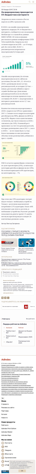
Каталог (4, 414)
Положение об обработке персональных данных (14, 381)
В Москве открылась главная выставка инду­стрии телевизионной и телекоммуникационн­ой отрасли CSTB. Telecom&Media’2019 (16, 264)
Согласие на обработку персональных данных (13, 383)
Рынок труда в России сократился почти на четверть (8, 250)
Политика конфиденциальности (9, 378)
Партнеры (5, 411)
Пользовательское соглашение (9, 380)
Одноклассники (10, 458)
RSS (6, 446)
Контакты (8, 443)
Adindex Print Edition (8, 428)
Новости (9, 6)
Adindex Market (6, 432)
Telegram (8, 450)
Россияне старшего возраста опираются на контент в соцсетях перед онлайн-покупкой (17, 233)
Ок (22, 471)
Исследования (17, 6)
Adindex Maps (6, 435)
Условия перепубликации (8, 365)
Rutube (7, 461)
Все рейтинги (30, 319)
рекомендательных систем (17, 467)
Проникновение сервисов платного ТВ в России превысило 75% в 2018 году (15, 260)
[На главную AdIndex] (18, 359)
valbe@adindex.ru (8, 293)
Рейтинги (4, 425)
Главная (3, 6)
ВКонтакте (9, 454)
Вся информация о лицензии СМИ (10, 376)
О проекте (5, 404)
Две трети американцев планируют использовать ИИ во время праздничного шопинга (26, 251)
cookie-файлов (23, 465)
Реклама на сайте (7, 407)
